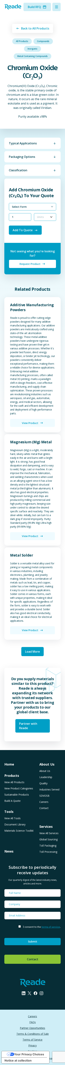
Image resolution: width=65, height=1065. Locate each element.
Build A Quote (12, 800)
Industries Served (49, 789)
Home (9, 764)
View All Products (14, 782)
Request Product (30, 264)
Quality (43, 783)
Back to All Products (35, 28)
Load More (32, 652)
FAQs (32, 1022)
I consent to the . (42, 926)
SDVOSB (44, 795)
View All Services (48, 833)
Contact (44, 808)
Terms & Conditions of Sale (32, 1034)
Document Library (14, 824)
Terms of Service (32, 1039)
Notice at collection (18, 1060)
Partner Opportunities (32, 1028)
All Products (22, 41)
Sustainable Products (16, 794)
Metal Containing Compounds (32, 56)
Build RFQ (34, 7)
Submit (32, 941)
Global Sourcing (48, 839)
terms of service (51, 926)
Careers (43, 802)
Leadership (45, 777)
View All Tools (12, 818)
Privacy (32, 1045)
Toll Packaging (47, 845)
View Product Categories (18, 788)
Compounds (43, 41)
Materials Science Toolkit (19, 830)
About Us (44, 771)
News (8, 851)
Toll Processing (48, 851)
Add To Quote (23, 230)
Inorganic (32, 48)
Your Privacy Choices (29, 1054)
